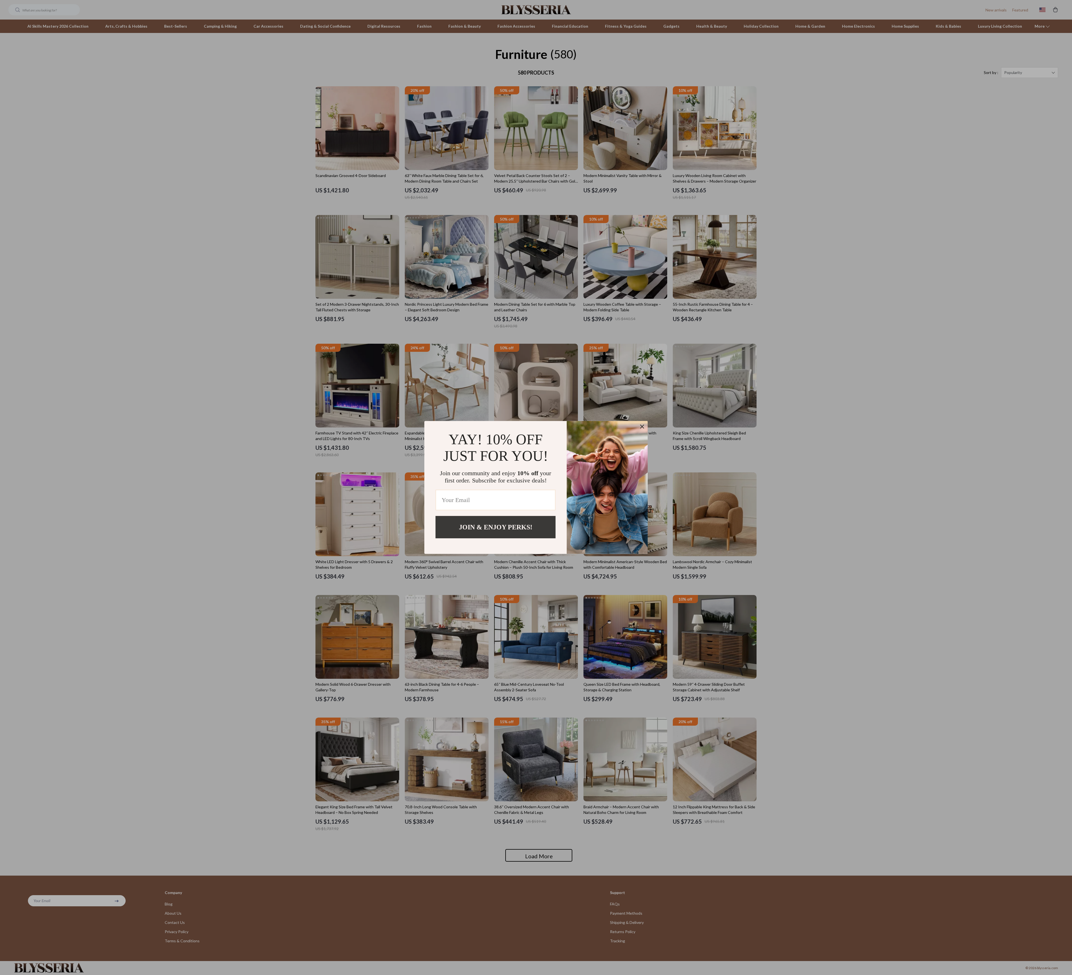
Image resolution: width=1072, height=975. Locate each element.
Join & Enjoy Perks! (495, 527)
